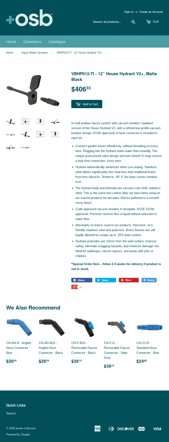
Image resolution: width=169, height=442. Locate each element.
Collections (32, 41)
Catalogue (57, 41)
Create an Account (151, 11)
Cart (155, 21)
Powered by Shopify (18, 434)
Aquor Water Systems (35, 52)
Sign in (129, 11)
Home (11, 41)
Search (11, 413)
